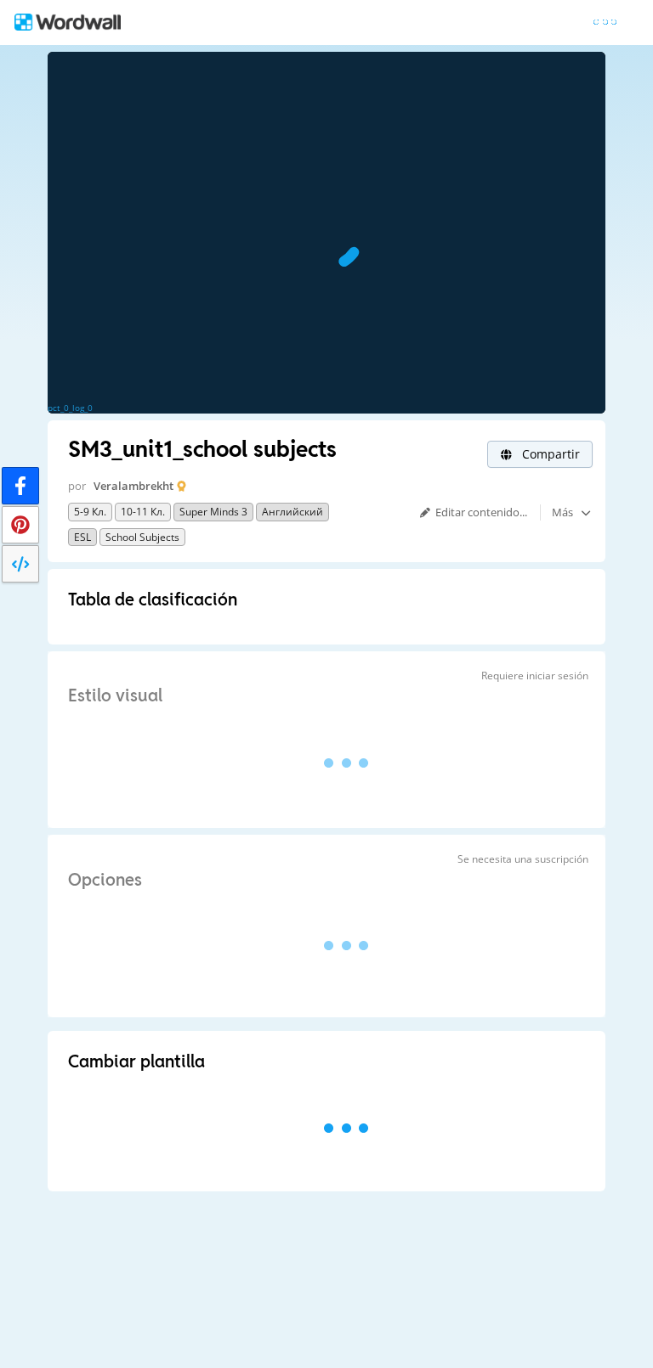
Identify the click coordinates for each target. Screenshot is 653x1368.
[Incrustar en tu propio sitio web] (20, 564)
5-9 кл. (90, 511)
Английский (292, 511)
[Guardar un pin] (20, 524)
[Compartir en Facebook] (20, 485)
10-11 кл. (143, 511)
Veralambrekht (133, 485)
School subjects (142, 537)
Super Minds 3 (213, 511)
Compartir (549, 454)
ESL (82, 537)
